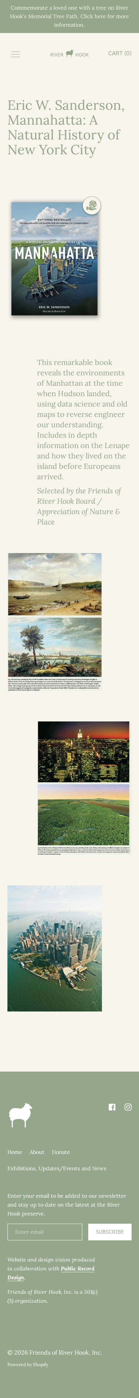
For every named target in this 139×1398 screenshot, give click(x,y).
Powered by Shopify (27, 1364)
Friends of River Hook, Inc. (65, 1352)
